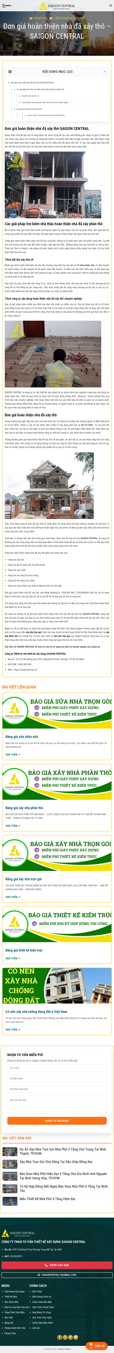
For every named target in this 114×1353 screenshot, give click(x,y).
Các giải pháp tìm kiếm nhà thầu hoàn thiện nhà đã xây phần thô (40, 89)
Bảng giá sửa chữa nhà (21, 737)
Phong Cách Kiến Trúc (15, 1328)
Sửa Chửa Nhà (11, 1302)
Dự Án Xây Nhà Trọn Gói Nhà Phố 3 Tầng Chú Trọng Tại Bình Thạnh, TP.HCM (63, 1151)
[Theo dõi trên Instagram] (65, 1337)
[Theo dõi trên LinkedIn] (75, 1337)
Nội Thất (9, 1317)
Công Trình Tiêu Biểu (14, 1312)
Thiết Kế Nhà (11, 1296)
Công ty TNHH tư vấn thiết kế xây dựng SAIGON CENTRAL (46, 115)
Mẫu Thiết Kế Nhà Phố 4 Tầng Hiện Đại (47, 1199)
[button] (6, 6)
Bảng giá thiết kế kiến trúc (24, 950)
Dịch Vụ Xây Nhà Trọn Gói (17, 1307)
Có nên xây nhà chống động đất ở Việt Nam (36, 1012)
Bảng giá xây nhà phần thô (24, 808)
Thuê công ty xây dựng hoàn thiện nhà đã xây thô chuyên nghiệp (45, 102)
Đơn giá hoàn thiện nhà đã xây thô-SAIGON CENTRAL (33, 82)
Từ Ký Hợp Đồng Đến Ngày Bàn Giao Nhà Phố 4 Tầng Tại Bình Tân (64, 1188)
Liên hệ (35, 1328)
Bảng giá (41, 18)
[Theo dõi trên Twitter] (70, 1337)
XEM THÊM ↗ (12, 754)
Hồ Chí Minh (87, 425)
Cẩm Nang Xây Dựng (14, 1291)
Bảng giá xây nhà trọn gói (23, 879)
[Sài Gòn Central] (57, 5)
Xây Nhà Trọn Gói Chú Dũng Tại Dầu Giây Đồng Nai (56, 1162)
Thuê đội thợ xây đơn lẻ (30, 96)
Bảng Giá (9, 1322)
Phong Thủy (10, 1333)
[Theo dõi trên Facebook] (59, 1337)
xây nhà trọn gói (33, 632)
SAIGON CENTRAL (89, 538)
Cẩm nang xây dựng (69, 18)
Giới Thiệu (37, 1291)
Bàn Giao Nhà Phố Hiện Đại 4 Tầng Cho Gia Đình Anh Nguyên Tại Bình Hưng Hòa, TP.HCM (63, 1176)
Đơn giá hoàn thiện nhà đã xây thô (29, 109)
